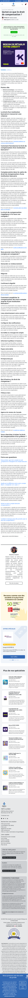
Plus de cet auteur (14, 583)
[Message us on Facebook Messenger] (1, 818)
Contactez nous (5, 815)
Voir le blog (4, 838)
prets (6, 9)
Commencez (14, 32)
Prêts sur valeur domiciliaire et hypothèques (12, 832)
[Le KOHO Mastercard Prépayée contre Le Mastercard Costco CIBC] (5, 698)
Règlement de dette (6, 828)
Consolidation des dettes (7, 825)
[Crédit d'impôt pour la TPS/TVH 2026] (5, 758)
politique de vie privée (9, 996)
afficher (9, 70)
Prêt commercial (5, 830)
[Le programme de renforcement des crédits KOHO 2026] (5, 715)
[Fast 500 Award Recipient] (14, 616)
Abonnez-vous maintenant (9, 870)
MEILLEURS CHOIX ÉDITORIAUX (10, 536)
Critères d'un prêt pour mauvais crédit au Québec (16, 768)
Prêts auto (3, 827)
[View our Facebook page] (5, 818)
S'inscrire (25, 1)
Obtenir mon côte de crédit (9, 857)
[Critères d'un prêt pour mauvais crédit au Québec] (5, 773)
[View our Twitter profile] (3, 818)
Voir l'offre (14, 657)
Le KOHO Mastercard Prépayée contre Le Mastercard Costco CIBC (15, 693)
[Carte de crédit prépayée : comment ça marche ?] (5, 682)
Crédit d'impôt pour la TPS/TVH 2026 (15, 754)
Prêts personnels (5, 824)
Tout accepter (23, 987)
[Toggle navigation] (2, 4)
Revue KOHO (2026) (14, 725)
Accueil (3, 9)
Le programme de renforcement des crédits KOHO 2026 (15, 710)
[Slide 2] (13, 660)
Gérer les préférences (22, 983)
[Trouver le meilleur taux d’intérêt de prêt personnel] (5, 743)
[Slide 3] (15, 660)
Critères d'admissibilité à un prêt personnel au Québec (16, 783)
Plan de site (4, 845)
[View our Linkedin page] (7, 818)
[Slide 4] (18, 660)
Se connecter (18, 1)
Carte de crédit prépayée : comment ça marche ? (15, 677)
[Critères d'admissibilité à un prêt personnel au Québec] (5, 788)
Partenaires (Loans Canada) (8, 836)
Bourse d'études (5, 841)
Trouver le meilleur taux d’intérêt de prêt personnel (16, 738)
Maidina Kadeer (13, 17)
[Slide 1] (10, 660)
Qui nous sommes (5, 843)
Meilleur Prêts (10, 9)
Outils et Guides (5, 840)
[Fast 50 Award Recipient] (14, 604)
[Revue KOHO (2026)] (5, 729)
